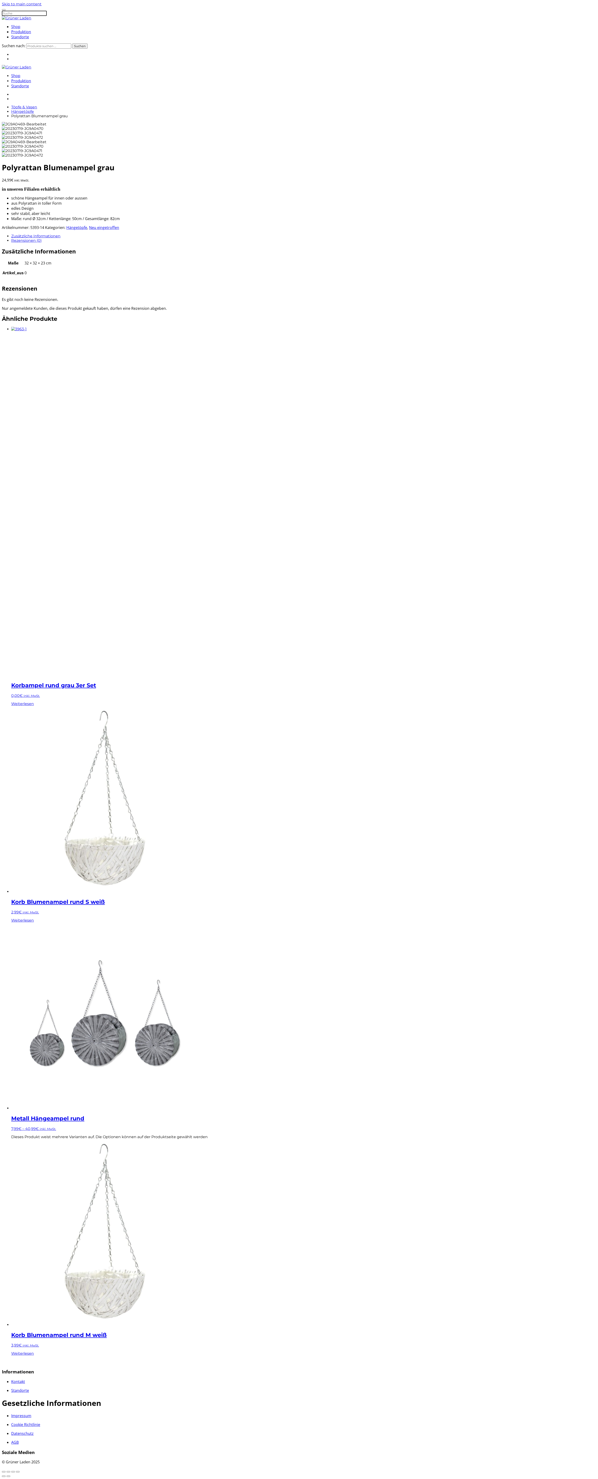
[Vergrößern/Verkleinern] (4, 1471)
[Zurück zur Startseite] (16, 18)
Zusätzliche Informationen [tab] (36, 236)
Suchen (80, 46)
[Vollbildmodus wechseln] (8, 1471)
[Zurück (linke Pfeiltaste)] (4, 1476)
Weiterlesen (22, 704)
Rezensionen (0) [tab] (26, 240)
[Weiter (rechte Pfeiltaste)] (8, 1476)
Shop (15, 26)
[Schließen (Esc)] (18, 1471)
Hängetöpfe (76, 227)
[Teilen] (13, 1471)
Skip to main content (22, 4)
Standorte (20, 36)
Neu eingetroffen (104, 227)
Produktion (21, 31)
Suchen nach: (13, 45)
